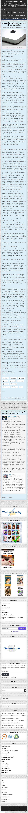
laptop (12, 397)
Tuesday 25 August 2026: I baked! (10, 718)
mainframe (15, 397)
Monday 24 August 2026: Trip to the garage (12, 720)
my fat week (24, 18)
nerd (19, 397)
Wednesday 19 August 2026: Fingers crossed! (12, 727)
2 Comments (13, 27)
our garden (11, 15)
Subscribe (5, 674)
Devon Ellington (12, 416)
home (4, 12)
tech (12, 398)
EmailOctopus (16, 631)
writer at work (20, 27)
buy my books (21, 12)
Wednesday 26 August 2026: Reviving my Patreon (13, 715)
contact (14, 12)
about (9, 12)
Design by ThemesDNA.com (14, 810)
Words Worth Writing (14, 1)
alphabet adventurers (20, 15)
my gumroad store (15, 18)
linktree (4, 15)
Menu (4, 9)
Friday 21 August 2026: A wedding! (10, 722)
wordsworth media (5, 18)
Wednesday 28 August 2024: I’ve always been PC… (14, 24)
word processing (17, 398)
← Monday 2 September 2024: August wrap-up (14, 407)
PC (20, 397)
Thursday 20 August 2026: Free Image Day (12, 725)
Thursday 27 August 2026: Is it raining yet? (13, 713)
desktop (8, 397)
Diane (10, 474)
